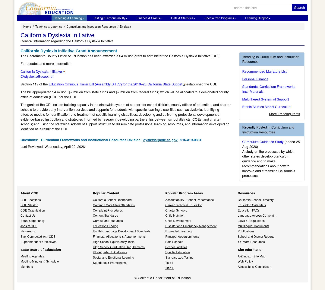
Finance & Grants (148, 18)
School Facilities (176, 247)
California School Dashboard (112, 200)
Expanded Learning (178, 231)
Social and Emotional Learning (113, 257)
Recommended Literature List (264, 71)
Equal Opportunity (33, 220)
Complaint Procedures (108, 210)
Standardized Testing (179, 257)
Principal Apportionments (182, 236)
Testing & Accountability (109, 18)
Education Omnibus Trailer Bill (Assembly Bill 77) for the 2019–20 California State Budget (115, 83)
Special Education (177, 252)
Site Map (259, 256)
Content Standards (105, 215)
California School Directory (256, 200)
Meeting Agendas (32, 256)
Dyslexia (125, 26)
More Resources (254, 242)
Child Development (178, 220)
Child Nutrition (175, 215)
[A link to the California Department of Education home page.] (45, 8)
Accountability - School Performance (189, 200)
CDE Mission (29, 205)
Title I (169, 262)
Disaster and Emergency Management (190, 226)
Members (27, 266)
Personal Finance (255, 78)
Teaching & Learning (68, 18)
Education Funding (105, 226)
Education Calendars (252, 205)
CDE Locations (31, 200)
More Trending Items (284, 113)
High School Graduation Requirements (119, 247)
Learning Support (256, 18)
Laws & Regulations (251, 220)
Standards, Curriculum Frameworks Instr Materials (268, 89)
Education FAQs (249, 210)
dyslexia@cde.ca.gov (160, 139)
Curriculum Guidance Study (263, 141)
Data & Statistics (182, 18)
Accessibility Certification (254, 266)
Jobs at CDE (29, 226)
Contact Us (28, 215)
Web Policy (245, 261)
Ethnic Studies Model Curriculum (266, 106)
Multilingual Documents (253, 226)
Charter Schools (176, 210)
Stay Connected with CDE (38, 236)
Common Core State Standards (114, 205)
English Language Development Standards (121, 231)
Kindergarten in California (110, 252)
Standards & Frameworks (110, 262)
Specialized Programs (219, 18)
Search (299, 7)
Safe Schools (174, 242)
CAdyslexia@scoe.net (37, 76)
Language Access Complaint (257, 215)
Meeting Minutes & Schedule (40, 261)
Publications (246, 231)
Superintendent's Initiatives (38, 242)
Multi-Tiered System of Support (265, 99)
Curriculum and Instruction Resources (91, 26)
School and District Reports (256, 236)
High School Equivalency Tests (113, 242)
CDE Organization (33, 210)
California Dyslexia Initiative (41, 71)
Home (27, 26)
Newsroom (28, 231)
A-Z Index (244, 256)
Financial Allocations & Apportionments (119, 236)
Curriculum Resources (108, 220)
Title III (169, 268)
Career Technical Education (183, 205)
